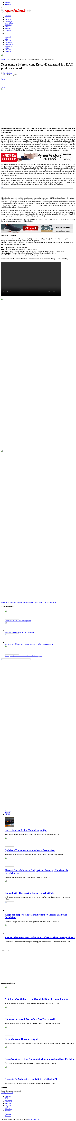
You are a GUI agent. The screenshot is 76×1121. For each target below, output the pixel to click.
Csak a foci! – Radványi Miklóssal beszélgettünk (29, 893)
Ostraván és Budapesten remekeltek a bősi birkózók (31, 1079)
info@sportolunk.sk (7, 1093)
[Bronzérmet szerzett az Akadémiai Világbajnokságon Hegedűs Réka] (9, 1055)
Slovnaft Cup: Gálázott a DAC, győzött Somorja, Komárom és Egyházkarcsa (29, 644)
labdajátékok (9, 23)
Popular (7, 813)
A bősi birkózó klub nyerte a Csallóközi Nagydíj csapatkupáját (36, 999)
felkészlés (25, 602)
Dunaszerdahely (17, 602)
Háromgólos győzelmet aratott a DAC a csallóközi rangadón (23, 656)
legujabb (53, 602)
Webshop (8, 30)
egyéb (7, 26)
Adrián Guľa (5, 602)
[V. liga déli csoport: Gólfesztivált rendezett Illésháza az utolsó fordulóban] (9, 910)
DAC (6, 17)
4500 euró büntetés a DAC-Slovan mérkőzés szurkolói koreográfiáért (40, 937)
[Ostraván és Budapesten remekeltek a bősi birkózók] (9, 1075)
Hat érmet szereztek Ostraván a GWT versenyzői (30, 1019)
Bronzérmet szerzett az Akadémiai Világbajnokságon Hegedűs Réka (39, 1059)
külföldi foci (8, 21)
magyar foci (8, 19)
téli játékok (8, 28)
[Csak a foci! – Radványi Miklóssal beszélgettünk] (9, 889)
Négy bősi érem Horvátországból (21, 1039)
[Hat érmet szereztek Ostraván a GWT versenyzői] (9, 1015)
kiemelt (48, 602)
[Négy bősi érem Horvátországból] (9, 1035)
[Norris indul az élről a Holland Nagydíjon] (12, 619)
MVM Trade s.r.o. (33, 1119)
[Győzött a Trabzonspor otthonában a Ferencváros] (12, 630)
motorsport (8, 25)
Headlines (8, 811)
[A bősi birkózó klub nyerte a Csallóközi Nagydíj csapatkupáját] (9, 995)
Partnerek (8, 2)
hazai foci (8, 16)
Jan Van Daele (33, 602)
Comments (8, 814)
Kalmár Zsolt (42, 602)
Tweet (3, 79)
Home (3, 59)
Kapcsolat (8, 4)
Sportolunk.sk (7, 73)
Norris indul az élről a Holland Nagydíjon (18, 621)
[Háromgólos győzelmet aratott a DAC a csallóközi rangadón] (12, 654)
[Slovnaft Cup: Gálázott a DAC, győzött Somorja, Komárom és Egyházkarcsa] (12, 642)
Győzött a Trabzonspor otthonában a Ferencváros (20, 632)
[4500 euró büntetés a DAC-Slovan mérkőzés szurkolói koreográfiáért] (9, 933)
